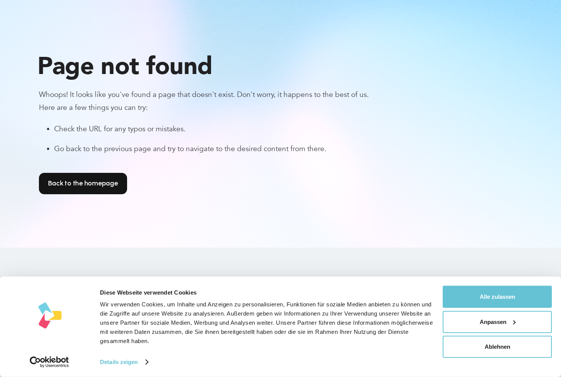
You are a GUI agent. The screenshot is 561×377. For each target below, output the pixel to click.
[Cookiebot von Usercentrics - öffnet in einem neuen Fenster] (49, 362)
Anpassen (493, 321)
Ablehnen (497, 346)
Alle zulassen (497, 296)
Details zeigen (119, 362)
